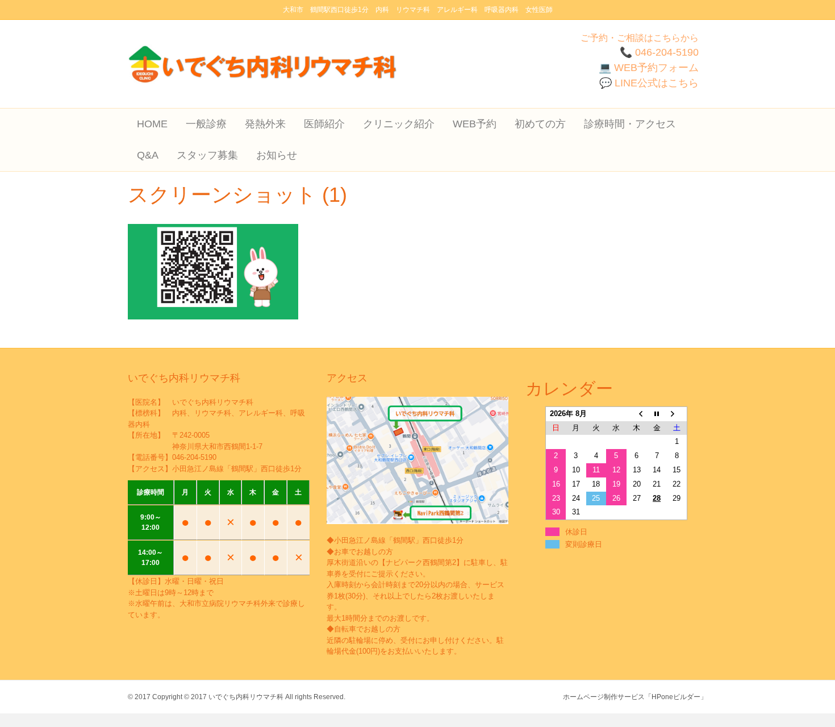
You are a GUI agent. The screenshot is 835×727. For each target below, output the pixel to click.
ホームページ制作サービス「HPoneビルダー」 (635, 697)
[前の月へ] (637, 413)
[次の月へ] (677, 413)
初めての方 (540, 124)
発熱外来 (265, 124)
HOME (152, 124)
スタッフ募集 (207, 155)
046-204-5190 (194, 457)
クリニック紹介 (399, 124)
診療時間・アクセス (630, 124)
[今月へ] (656, 413)
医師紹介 (324, 124)
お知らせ (276, 155)
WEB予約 (474, 124)
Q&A (147, 155)
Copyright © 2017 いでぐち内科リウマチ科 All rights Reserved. (248, 697)
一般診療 (206, 124)
